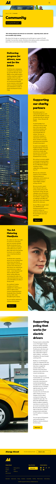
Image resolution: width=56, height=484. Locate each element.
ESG (10, 13)
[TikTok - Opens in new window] (46, 468)
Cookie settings (47, 478)
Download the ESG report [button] (12, 23)
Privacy (18, 478)
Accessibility (29, 478)
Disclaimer (23, 478)
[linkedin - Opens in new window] (41, 468)
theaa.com (40, 454)
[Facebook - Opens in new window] (49, 468)
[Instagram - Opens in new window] (43, 468)
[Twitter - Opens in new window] (41, 470)
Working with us (17, 467)
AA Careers (40, 456)
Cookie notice (13, 478)
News (15, 469)
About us (7, 467)
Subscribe (32, 468)
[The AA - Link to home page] (8, 2)
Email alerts (8, 478)
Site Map (34, 478)
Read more (37, 220)
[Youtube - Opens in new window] (43, 470)
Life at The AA (8, 473)
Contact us (16, 471)
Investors (7, 469)
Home (7, 13)
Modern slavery (40, 478)
